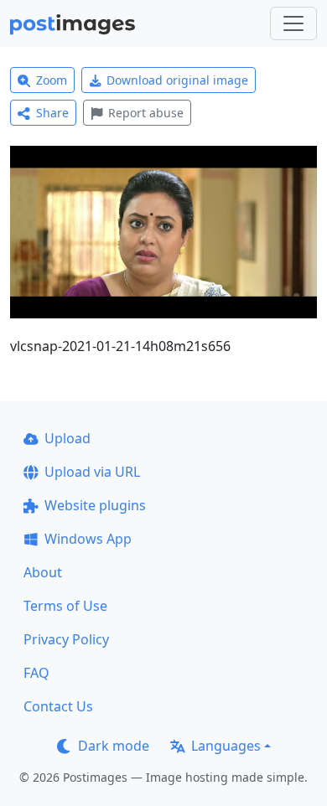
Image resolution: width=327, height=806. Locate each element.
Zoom (51, 80)
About (42, 572)
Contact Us (58, 706)
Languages (226, 745)
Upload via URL (92, 471)
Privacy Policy (66, 639)
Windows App (88, 539)
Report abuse (146, 113)
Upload (67, 438)
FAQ (36, 673)
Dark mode (113, 745)
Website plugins (95, 505)
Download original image (177, 80)
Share (52, 113)
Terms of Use (65, 606)
